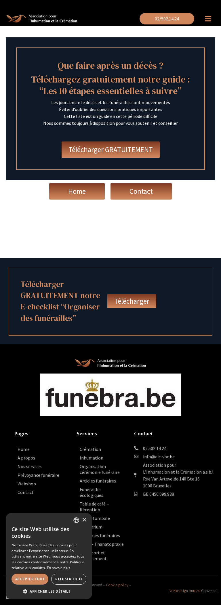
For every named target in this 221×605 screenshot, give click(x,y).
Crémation (90, 449)
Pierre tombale (95, 518)
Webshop (27, 484)
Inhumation (91, 458)
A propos (26, 458)
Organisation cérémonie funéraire (100, 469)
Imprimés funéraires (100, 535)
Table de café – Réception (94, 506)
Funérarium (91, 527)
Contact (26, 492)
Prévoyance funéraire (38, 475)
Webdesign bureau (184, 590)
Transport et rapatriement (93, 555)
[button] (49, 590)
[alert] (49, 556)
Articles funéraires (98, 481)
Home (24, 449)
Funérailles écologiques (91, 492)
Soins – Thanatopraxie (102, 544)
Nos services (30, 466)
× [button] (84, 520)
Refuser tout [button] (68, 579)
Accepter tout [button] (30, 579)
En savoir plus (58, 567)
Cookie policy (117, 584)
